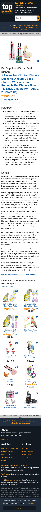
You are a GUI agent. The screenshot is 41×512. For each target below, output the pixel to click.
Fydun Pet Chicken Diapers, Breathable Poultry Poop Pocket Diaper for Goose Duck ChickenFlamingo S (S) (10, 381)
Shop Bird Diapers (7, 286)
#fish (8, 421)
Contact (4, 460)
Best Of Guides (27, 451)
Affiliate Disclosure (8, 451)
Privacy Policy (6, 454)
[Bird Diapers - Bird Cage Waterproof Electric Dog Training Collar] (37, 392)
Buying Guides (27, 454)
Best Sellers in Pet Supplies (14, 465)
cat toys (24, 29)
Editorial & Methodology (9, 448)
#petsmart (26, 423)
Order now (32, 270)
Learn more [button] (31, 503)
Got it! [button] (19, 508)
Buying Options (11, 99)
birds (20, 25)
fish (37, 27)
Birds (21, 68)
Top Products (5, 474)
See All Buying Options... (11, 274)
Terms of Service (7, 457)
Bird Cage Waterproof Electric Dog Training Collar (31, 407)
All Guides (25, 448)
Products (25, 457)
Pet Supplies (8, 68)
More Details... (31, 274)
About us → (5, 439)
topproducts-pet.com (12, 480)
